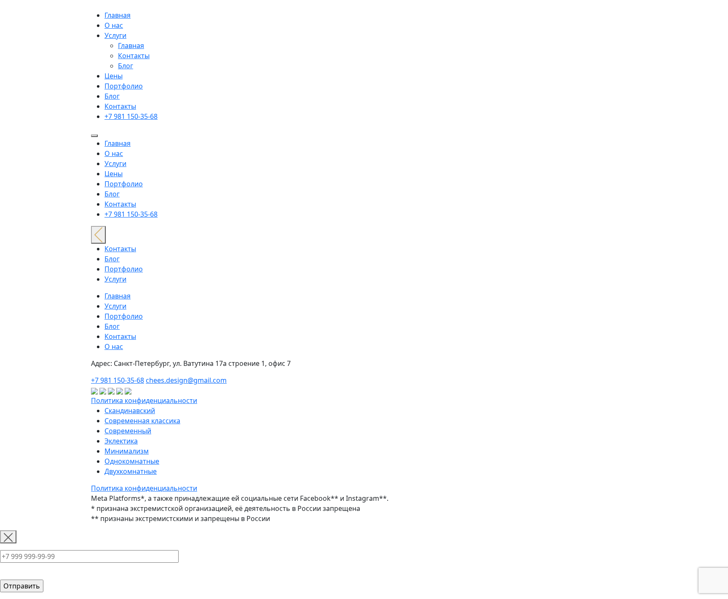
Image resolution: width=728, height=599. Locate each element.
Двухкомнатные (130, 471)
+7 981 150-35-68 (131, 116)
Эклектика (121, 441)
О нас (113, 25)
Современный (127, 430)
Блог (125, 65)
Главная (117, 15)
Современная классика (142, 420)
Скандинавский (129, 410)
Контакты (134, 55)
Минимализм (126, 451)
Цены (113, 76)
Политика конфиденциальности (144, 400)
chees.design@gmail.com (186, 380)
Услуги (115, 35)
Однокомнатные (131, 461)
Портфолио (123, 86)
